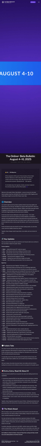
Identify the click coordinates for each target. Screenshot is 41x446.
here (27, 186)
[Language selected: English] (19, 444)
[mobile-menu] (38, 2)
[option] (0, 443)
